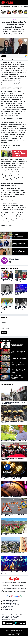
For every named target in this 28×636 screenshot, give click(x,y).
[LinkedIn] (16, 596)
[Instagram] (14, 596)
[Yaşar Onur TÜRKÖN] (4, 260)
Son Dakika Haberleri (7, 609)
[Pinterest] (11, 596)
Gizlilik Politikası (14, 617)
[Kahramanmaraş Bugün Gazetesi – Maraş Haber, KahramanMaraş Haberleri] (7, 2)
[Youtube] (19, 596)
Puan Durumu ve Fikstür (8, 606)
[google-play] (20, 623)
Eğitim (12, 616)
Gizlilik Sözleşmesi (6, 619)
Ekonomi (23, 614)
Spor (3, 616)
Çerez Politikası (5, 617)
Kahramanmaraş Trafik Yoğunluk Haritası (11, 604)
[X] (9, 596)
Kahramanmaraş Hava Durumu (9, 601)
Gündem (14, 6)
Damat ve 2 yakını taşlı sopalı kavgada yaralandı (20, 293)
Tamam (17, 634)
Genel (12, 614)
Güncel (20, 6)
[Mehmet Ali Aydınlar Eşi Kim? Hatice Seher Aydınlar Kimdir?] (14, 46)
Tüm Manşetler (6, 607)
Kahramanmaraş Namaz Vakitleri (10, 603)
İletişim (13, 619)
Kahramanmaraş (5, 6)
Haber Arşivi (5, 610)
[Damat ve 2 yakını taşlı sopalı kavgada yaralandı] (21, 287)
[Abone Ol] (26, 56)
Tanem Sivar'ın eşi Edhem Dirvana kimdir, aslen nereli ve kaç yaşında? (7, 279)
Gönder (4, 332)
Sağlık (7, 616)
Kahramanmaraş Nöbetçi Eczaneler (10, 600)
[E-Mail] (10, 262)
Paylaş (4, 55)
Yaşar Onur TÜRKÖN (7, 59)
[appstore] (8, 623)
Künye (17, 616)
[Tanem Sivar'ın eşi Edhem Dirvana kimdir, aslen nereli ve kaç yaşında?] (7, 273)
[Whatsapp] (21, 596)
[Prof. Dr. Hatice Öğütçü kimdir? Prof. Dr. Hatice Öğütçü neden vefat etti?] (7, 287)
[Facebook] (7, 596)
